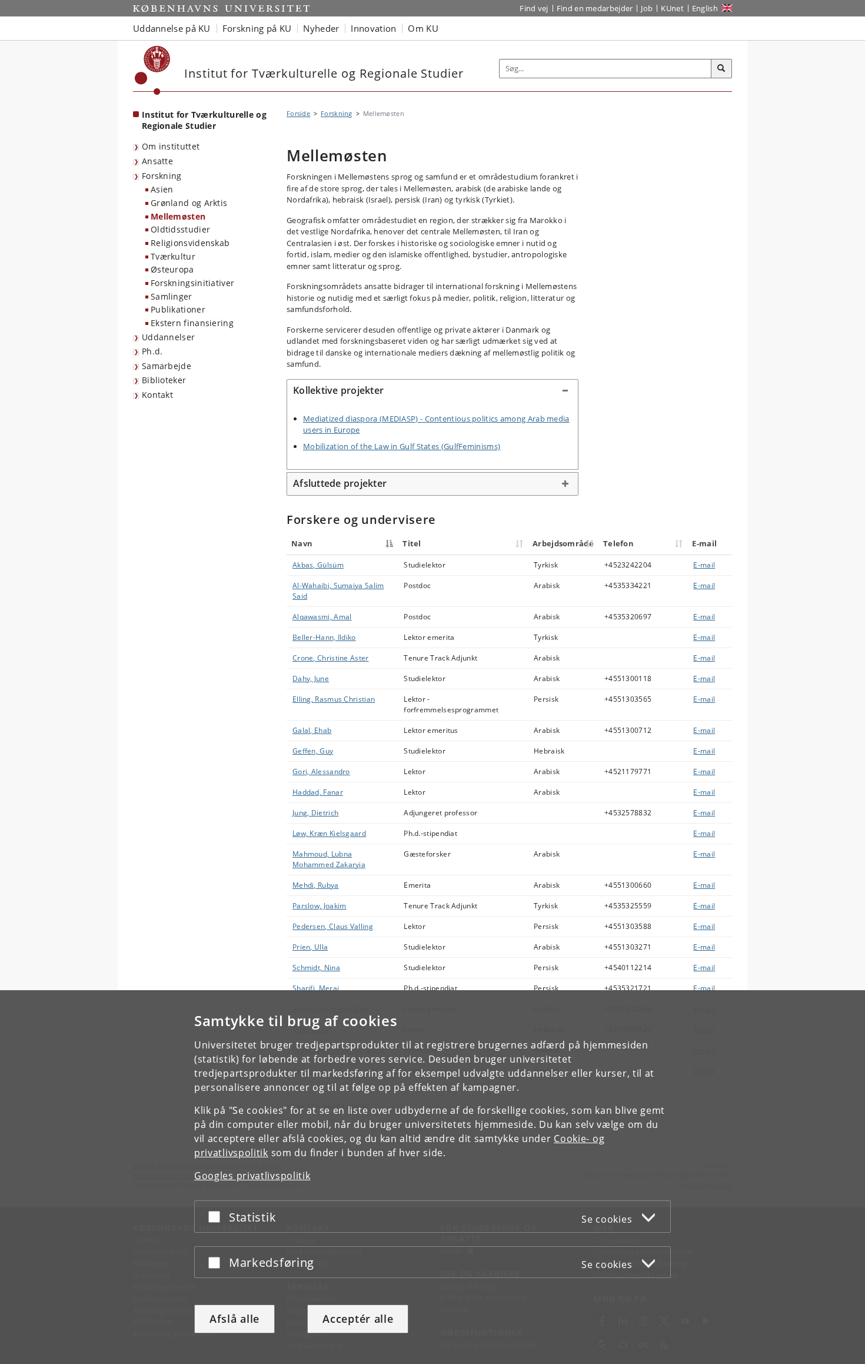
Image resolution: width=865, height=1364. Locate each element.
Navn (301, 543)
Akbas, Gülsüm (318, 565)
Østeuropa (172, 269)
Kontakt (157, 394)
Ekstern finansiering (192, 322)
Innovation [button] (373, 28)
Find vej (534, 8)
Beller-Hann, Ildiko (324, 637)
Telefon (618, 543)
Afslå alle (234, 1319)
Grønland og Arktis (189, 202)
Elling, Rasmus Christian (333, 699)
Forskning (162, 175)
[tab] (432, 391)
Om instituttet (170, 146)
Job (647, 8)
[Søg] (721, 69)
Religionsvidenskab (190, 242)
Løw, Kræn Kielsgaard (329, 833)
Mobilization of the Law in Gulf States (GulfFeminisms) (401, 446)
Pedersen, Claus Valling (332, 926)
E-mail (704, 565)
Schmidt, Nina (316, 968)
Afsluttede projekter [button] (340, 483)
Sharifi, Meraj (315, 988)
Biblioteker (164, 380)
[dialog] (432, 1177)
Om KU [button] (423, 28)
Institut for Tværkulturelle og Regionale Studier (204, 120)
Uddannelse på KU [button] (172, 28)
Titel (411, 543)
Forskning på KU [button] (257, 28)
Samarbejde (166, 365)
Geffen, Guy (312, 751)
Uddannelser (168, 337)
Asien (162, 189)
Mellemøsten (178, 216)
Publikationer (178, 309)
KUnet (672, 8)
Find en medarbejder (595, 8)
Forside (298, 113)
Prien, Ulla (310, 947)
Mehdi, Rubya (315, 885)
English (705, 8)
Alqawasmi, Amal (322, 617)
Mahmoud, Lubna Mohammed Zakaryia (328, 859)
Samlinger (171, 296)
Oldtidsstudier (180, 229)
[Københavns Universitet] (153, 70)
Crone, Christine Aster (330, 658)
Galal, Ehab (311, 730)
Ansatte (157, 161)
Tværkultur (173, 256)
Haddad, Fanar (317, 792)
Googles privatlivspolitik (252, 1175)
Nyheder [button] (321, 28)
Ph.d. (152, 351)
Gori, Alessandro (321, 771)
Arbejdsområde (563, 543)
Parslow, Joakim (319, 906)
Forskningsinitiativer (192, 282)
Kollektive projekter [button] (338, 390)
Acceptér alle (357, 1319)
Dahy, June (310, 678)
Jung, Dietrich (315, 813)
